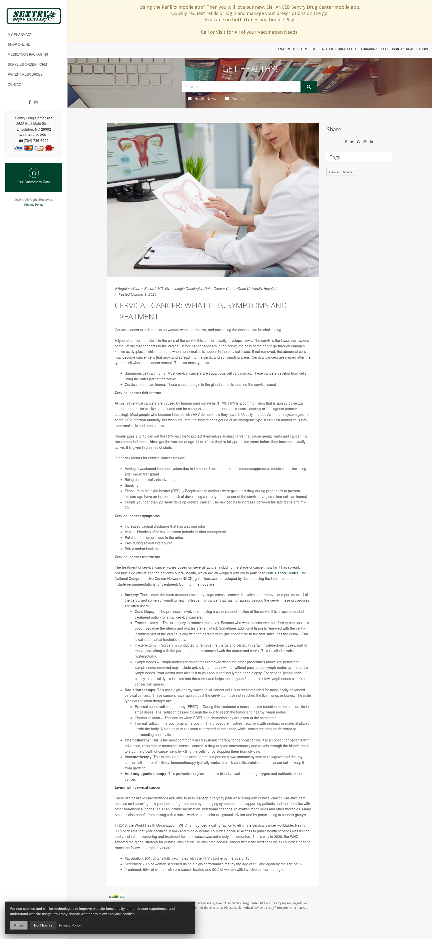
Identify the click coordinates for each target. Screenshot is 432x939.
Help (303, 49)
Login (423, 49)
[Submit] (308, 87)
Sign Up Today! (403, 49)
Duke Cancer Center (282, 572)
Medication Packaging (28, 54)
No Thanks (43, 925)
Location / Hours (374, 49)
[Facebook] (29, 102)
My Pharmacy (20, 34)
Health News (205, 98)
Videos (238, 98)
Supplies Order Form (27, 64)
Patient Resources (25, 74)
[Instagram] (36, 102)
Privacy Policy (33, 204)
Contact (15, 84)
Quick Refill (347, 49)
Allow (19, 925)
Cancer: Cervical (341, 172)
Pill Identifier (322, 49)
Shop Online (19, 44)
